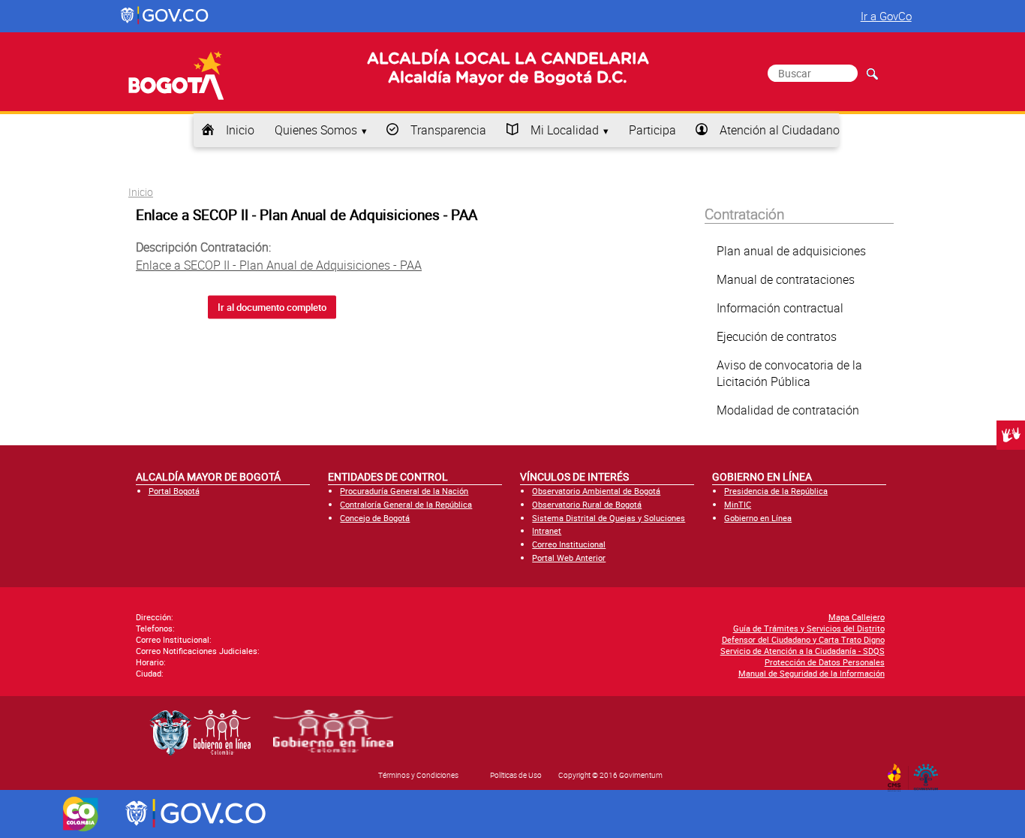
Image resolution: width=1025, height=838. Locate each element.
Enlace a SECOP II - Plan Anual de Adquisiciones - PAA (279, 265)
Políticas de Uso (516, 775)
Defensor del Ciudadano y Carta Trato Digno (803, 639)
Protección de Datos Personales (825, 662)
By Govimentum (929, 772)
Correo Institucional (569, 544)
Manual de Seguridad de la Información (811, 673)
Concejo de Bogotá (375, 517)
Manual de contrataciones (786, 279)
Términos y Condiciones (418, 775)
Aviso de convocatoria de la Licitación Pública (789, 373)
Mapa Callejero (856, 616)
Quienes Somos (316, 130)
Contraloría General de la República (406, 504)
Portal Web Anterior (569, 557)
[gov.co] (165, 16)
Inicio (240, 130)
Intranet (546, 530)
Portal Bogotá (174, 490)
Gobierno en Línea (758, 517)
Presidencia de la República (776, 490)
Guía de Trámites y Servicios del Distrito (809, 628)
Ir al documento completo (272, 307)
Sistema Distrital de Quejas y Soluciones (608, 517)
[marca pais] (80, 814)
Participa (652, 130)
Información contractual (780, 308)
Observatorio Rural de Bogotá (587, 504)
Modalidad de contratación (788, 410)
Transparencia (448, 130)
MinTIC (737, 504)
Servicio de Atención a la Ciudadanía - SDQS (802, 650)
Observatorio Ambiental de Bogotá (596, 490)
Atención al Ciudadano (780, 130)
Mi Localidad (565, 130)
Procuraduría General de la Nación (404, 490)
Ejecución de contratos (777, 336)
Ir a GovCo (886, 15)
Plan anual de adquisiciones (791, 251)
